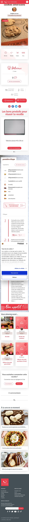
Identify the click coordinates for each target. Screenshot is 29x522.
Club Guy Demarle (4, 492)
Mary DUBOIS (7, 331)
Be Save (2, 496)
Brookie (7, 336)
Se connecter (8, 383)
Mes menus (22, 100)
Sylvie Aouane (7, 357)
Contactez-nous (17, 490)
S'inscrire (19, 383)
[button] (2, 2)
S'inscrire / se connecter (7, 517)
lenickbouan (21, 357)
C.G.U (15, 492)
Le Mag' (2, 493)
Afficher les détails (19, 268)
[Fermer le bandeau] (26, 243)
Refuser (14, 277)
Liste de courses (21, 164)
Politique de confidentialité (19, 495)
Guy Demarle (3, 490)
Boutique (3, 495)
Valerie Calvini (22, 331)
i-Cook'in (3, 497)
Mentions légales (17, 493)
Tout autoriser (14, 273)
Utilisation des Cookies (18, 496)
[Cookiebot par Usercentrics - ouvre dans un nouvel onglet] (18, 244)
